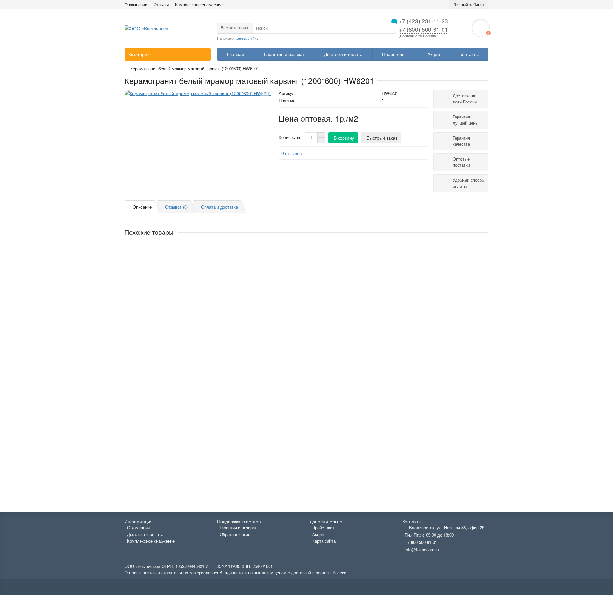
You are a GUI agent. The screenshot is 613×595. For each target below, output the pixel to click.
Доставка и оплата (343, 54)
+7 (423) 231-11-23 (423, 21)
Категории (139, 54)
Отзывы (161, 5)
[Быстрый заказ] (178, 279)
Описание (142, 207)
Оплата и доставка (219, 207)
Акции (434, 54)
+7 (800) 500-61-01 (423, 29)
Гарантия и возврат (284, 54)
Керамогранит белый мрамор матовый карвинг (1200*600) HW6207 (196, 310)
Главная (235, 54)
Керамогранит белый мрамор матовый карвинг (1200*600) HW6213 (196, 468)
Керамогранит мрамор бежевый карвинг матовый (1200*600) (189, 415)
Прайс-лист (394, 54)
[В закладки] (264, 97)
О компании (136, 5)
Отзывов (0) (176, 207)
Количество (290, 137)
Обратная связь (235, 534)
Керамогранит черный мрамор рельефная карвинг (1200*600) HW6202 (200, 256)
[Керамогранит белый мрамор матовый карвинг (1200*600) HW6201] (198, 93)
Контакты (469, 54)
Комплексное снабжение (199, 5)
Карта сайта (324, 541)
